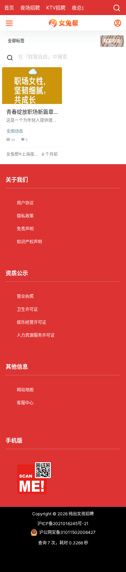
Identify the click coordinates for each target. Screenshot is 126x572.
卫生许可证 (27, 309)
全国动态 (14, 131)
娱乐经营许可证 (31, 322)
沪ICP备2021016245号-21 (63, 523)
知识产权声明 (29, 241)
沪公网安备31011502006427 (67, 532)
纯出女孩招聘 (81, 513)
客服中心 (25, 402)
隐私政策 (25, 215)
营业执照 (25, 296)
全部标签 (16, 40)
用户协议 (25, 202)
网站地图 (25, 389)
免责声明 (25, 228)
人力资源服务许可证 (36, 335)
